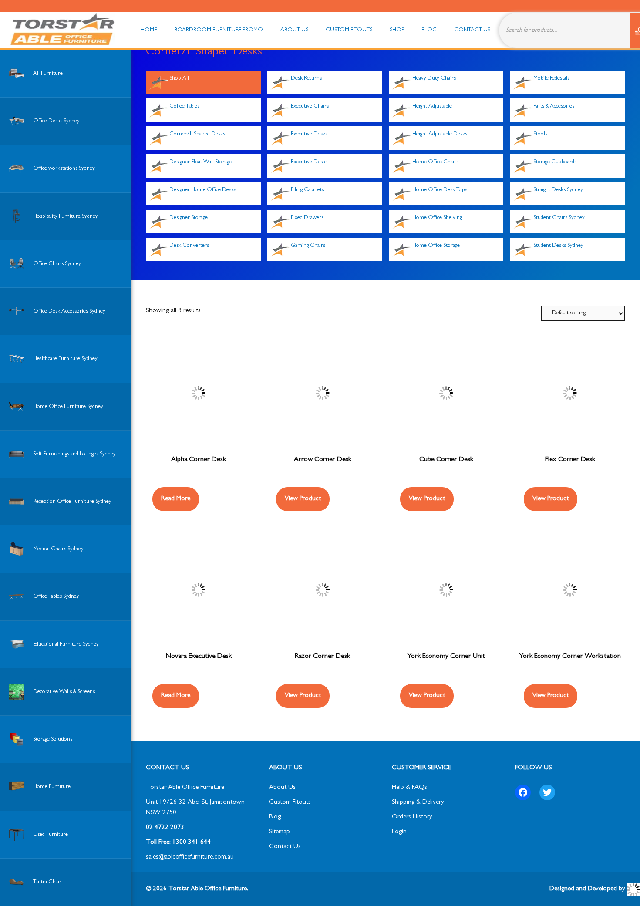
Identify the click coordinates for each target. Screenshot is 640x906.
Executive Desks (309, 134)
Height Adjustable (432, 106)
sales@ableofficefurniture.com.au (190, 857)
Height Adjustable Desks (439, 134)
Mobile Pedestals (551, 78)
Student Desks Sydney (558, 246)
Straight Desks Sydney (558, 190)
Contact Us (285, 847)
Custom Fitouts (290, 802)
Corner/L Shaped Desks (197, 134)
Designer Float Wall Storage (200, 162)
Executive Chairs (310, 106)
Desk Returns (306, 78)
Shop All (179, 78)
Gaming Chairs (308, 246)
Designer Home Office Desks (202, 190)
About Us (282, 788)
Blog (275, 817)
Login (399, 832)
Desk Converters (189, 246)
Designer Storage (188, 218)
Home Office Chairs (435, 162)
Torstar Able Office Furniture (185, 788)
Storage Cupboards (554, 162)
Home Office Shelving (437, 218)
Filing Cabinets (307, 190)
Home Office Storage (436, 246)
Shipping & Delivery (418, 802)
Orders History (412, 817)
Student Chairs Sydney (559, 218)
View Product (303, 499)
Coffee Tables (184, 106)
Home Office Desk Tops (439, 190)
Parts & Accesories (553, 106)
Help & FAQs (409, 788)
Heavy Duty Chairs (434, 78)
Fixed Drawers (307, 218)
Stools (540, 134)
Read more (175, 499)
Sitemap (279, 832)
